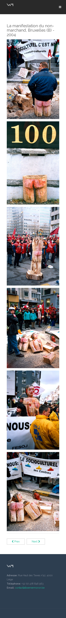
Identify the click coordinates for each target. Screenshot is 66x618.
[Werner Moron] (10, 4)
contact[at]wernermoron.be (30, 587)
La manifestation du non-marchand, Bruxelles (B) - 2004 (30, 30)
